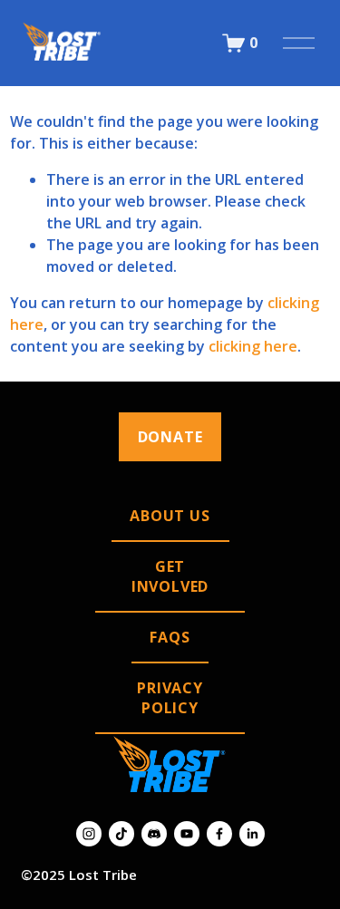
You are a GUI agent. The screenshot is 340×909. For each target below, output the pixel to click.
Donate (170, 437)
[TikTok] (121, 833)
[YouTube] (186, 833)
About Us (169, 516)
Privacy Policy (170, 698)
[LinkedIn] (252, 833)
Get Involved (170, 576)
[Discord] (154, 833)
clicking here (253, 346)
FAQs (169, 637)
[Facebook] (219, 833)
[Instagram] (89, 833)
